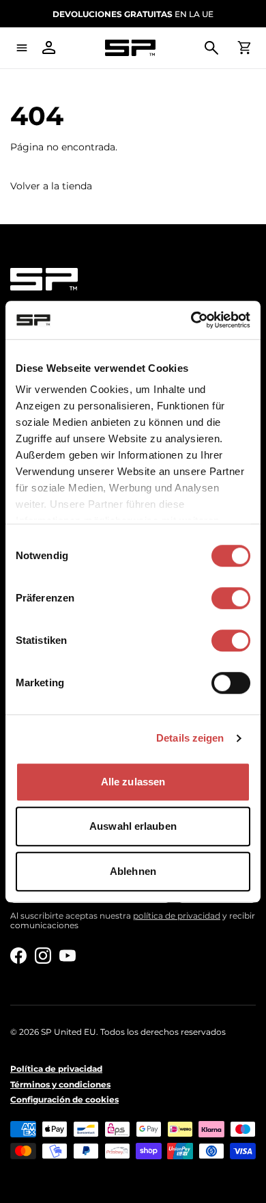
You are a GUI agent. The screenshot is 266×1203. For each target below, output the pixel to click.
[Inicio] (130, 48)
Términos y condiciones (60, 1085)
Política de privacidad (56, 1069)
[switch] (230, 598)
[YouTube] (67, 955)
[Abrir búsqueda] (211, 48)
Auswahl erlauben (133, 826)
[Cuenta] (49, 48)
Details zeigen (190, 738)
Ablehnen (133, 871)
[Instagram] (43, 955)
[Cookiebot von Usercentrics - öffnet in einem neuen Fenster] (191, 320)
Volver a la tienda (51, 186)
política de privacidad (176, 915)
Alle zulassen (133, 781)
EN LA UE (133, 14)
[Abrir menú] (21, 48)
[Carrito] (244, 48)
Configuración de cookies (64, 1100)
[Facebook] (18, 955)
